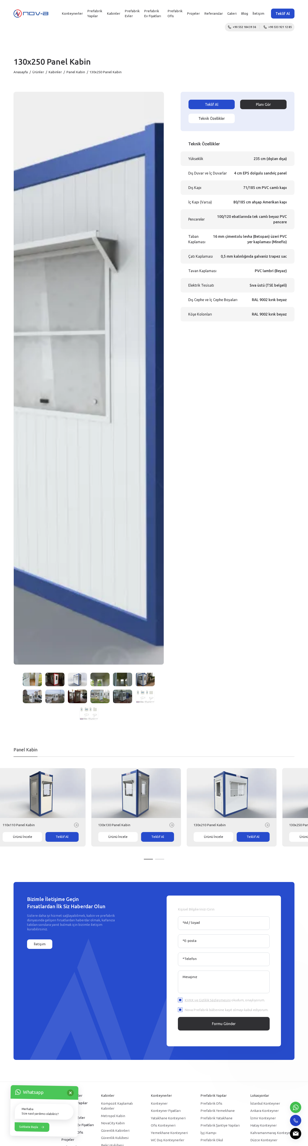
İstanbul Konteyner (265, 1103)
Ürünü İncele (40, 837)
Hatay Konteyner (263, 1125)
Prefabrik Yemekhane (217, 1111)
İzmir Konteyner (263, 1118)
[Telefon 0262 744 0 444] (295, 1120)
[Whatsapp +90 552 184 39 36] (295, 1107)
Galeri (232, 13)
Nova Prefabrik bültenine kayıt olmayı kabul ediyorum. (226, 1010)
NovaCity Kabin (113, 1123)
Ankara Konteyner (264, 1111)
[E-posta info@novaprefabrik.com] (295, 1133)
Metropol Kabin (113, 1116)
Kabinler (113, 13)
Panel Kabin (75, 72)
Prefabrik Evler (132, 13)
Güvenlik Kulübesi (115, 1138)
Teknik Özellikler (211, 118)
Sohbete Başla (28, 1127)
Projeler (193, 13)
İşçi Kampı (208, 1133)
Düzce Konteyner (263, 1140)
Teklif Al (283, 14)
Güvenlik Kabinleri (115, 1130)
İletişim (258, 13)
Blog (244, 13)
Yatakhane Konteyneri (168, 1118)
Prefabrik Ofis (211, 1103)
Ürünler (38, 72)
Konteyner (159, 1103)
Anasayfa (21, 72)
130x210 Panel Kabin (227, 825)
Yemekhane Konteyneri (169, 1133)
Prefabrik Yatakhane (216, 1118)
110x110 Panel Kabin (37, 825)
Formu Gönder (224, 1024)
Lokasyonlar (259, 1095)
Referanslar (213, 13)
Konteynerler (72, 13)
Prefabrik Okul (211, 1140)
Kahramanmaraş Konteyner (272, 1133)
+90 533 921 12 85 (280, 27)
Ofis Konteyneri (163, 1125)
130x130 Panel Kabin (132, 825)
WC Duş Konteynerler (167, 1140)
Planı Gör (263, 104)
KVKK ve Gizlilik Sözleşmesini (208, 1000)
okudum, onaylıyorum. (225, 1000)
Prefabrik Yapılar (94, 13)
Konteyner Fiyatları (166, 1111)
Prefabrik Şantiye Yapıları (220, 1125)
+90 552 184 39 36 (244, 27)
